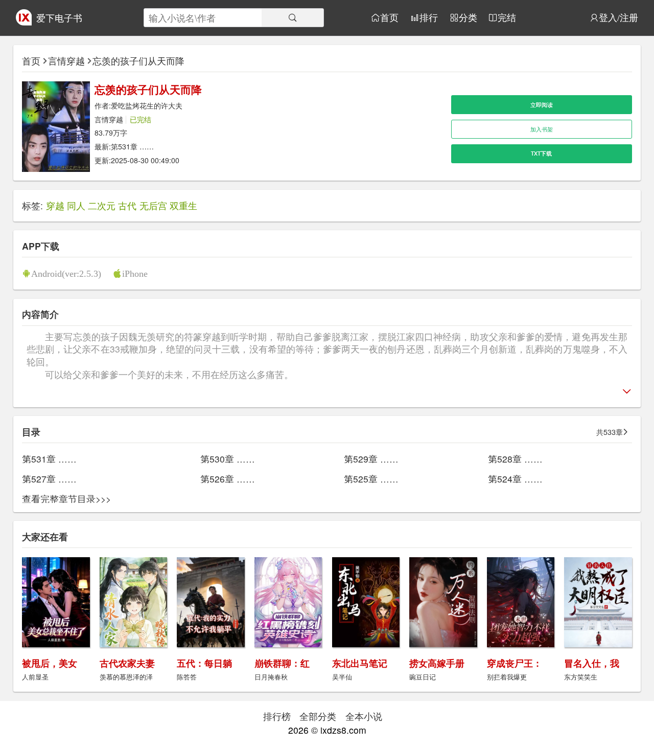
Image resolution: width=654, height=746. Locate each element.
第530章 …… (227, 458)
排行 (428, 17)
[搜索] (292, 18)
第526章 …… (227, 478)
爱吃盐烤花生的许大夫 (146, 105)
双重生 (183, 205)
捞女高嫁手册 (436, 662)
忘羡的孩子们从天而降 (138, 60)
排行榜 (277, 716)
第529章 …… (371, 458)
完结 (507, 17)
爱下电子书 (59, 17)
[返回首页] (24, 21)
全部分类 (317, 716)
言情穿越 (66, 60)
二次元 (101, 205)
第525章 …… (371, 478)
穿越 (55, 205)
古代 (127, 205)
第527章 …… (49, 478)
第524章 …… (515, 478)
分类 (468, 17)
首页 (389, 17)
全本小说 (363, 716)
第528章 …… (515, 458)
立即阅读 (541, 104)
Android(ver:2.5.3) (66, 273)
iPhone (135, 273)
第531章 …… (132, 146)
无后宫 (153, 205)
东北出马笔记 (359, 662)
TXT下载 (541, 153)
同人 (76, 205)
